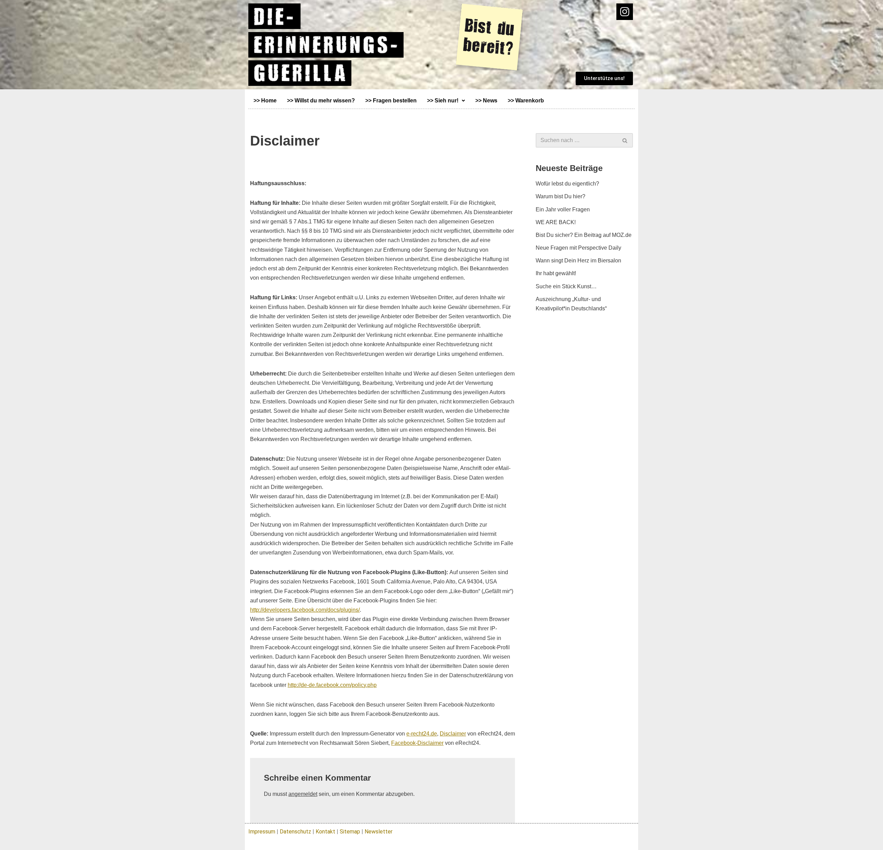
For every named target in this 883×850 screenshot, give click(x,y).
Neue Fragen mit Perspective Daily (578, 248)
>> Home (265, 100)
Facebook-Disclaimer (417, 743)
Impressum (261, 831)
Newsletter (379, 831)
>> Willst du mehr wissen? (321, 100)
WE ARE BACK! (556, 222)
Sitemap (350, 831)
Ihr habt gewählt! (556, 273)
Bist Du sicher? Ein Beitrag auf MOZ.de (584, 235)
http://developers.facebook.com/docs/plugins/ (305, 610)
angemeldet (302, 794)
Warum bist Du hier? (560, 196)
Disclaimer (453, 734)
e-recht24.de (421, 734)
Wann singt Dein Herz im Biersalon (578, 260)
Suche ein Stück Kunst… (566, 286)
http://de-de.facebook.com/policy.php (332, 685)
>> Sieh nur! (442, 100)
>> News (486, 100)
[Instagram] (624, 11)
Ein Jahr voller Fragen (563, 209)
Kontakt (325, 831)
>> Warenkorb (526, 100)
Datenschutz (295, 831)
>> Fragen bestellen (391, 100)
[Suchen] (625, 140)
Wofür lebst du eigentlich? (567, 184)
